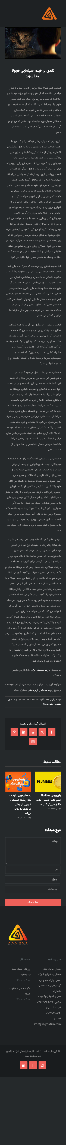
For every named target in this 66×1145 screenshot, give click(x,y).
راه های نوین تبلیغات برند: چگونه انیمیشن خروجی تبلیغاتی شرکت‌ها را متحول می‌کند (20, 804)
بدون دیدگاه (47, 704)
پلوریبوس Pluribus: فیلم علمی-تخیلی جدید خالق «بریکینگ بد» (48, 800)
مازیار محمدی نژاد (41, 670)
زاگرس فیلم (50, 699)
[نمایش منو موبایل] (7, 16)
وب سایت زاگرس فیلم (40, 690)
